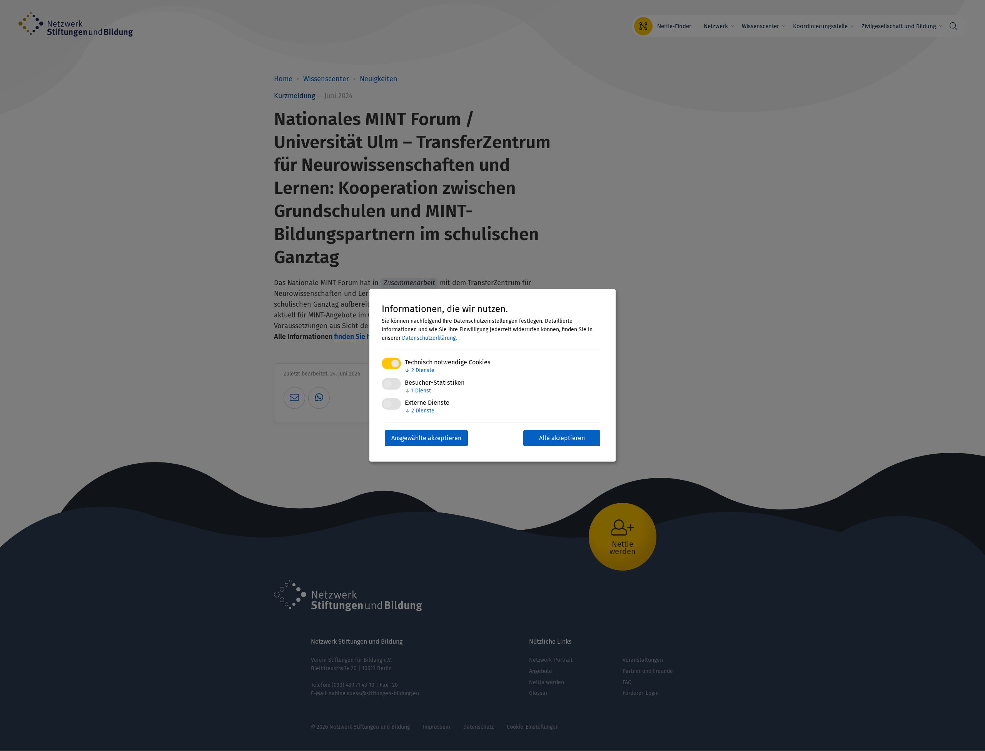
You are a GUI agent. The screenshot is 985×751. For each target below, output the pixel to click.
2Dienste (419, 370)
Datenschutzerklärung (429, 338)
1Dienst (418, 390)
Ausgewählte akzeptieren (426, 438)
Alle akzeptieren (562, 438)
